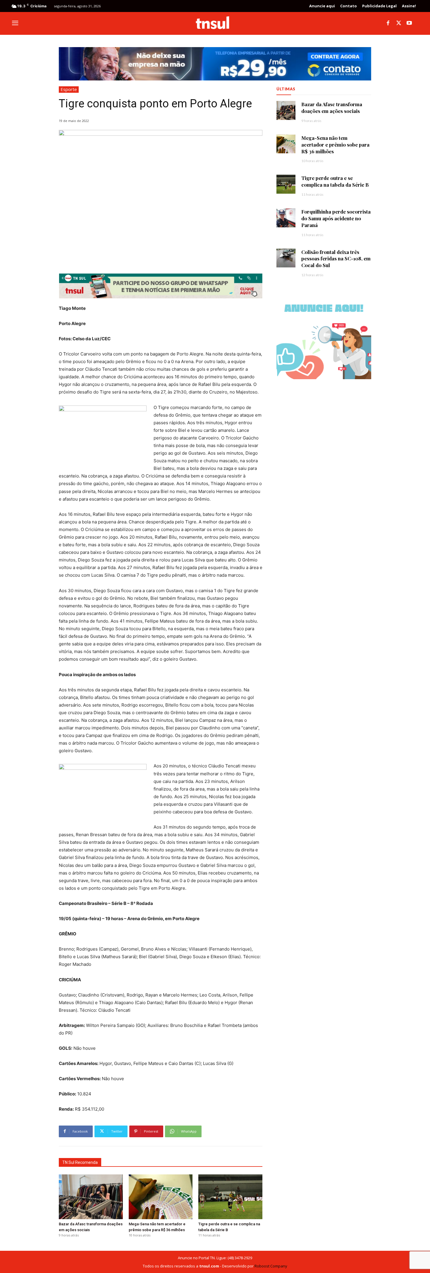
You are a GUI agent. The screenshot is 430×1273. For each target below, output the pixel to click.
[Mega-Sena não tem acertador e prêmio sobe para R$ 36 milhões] (161, 1196)
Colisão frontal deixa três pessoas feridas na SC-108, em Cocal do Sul (336, 259)
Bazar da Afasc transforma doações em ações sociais (331, 107)
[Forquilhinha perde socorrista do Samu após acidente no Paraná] (285, 217)
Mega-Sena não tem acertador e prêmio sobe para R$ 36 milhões (335, 144)
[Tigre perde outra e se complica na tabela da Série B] (230, 1196)
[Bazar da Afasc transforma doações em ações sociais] (91, 1196)
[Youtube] (409, 23)
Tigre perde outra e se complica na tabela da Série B (335, 181)
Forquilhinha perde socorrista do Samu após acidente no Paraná (336, 218)
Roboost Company (270, 1266)
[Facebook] (388, 23)
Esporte (69, 89)
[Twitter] (398, 23)
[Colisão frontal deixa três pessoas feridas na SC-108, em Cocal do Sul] (285, 258)
